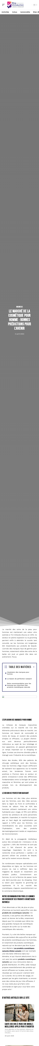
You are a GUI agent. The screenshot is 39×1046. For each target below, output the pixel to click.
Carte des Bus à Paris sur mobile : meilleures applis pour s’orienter (19, 1025)
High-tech (11, 1006)
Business (19, 307)
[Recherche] (29, 5)
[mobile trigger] (4, 5)
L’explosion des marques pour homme (18, 673)
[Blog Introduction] (15, 5)
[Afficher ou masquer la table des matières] (33, 667)
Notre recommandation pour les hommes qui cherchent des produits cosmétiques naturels (19, 685)
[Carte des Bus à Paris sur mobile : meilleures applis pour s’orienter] (19, 1013)
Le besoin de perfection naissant (19, 679)
